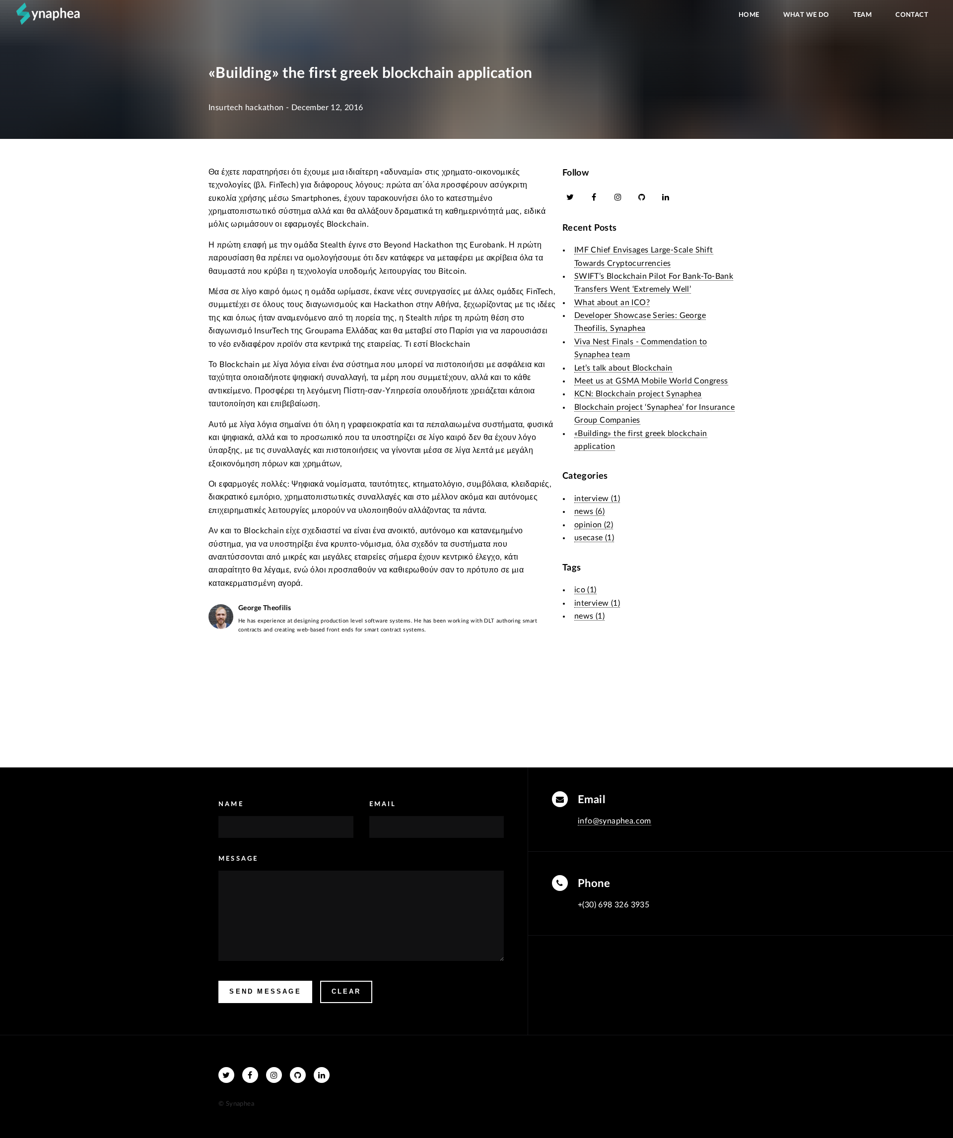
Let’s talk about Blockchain (623, 368)
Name (231, 804)
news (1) (589, 616)
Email (383, 804)
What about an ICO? (612, 303)
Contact (911, 15)
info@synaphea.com (614, 821)
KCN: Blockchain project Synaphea (638, 394)
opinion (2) (593, 525)
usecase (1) (594, 538)
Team (862, 15)
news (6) (589, 511)
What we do (806, 15)
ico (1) (585, 590)
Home (749, 15)
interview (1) (597, 499)
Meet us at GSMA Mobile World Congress (651, 381)
